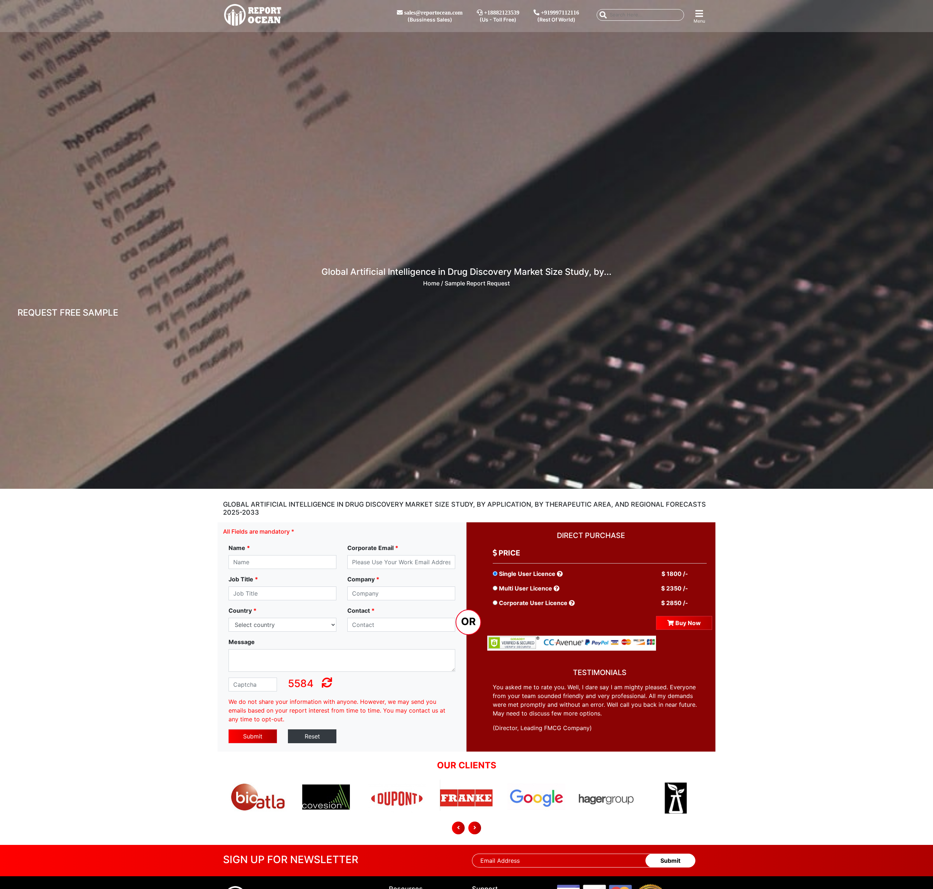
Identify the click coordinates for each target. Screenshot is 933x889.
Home (431, 283)
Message (242, 642)
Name (239, 547)
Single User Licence (527, 573)
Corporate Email (372, 547)
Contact (361, 610)
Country (243, 610)
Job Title (243, 579)
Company (363, 579)
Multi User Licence (525, 588)
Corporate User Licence (533, 603)
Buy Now (687, 623)
